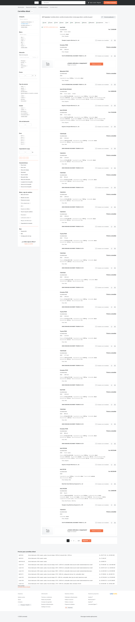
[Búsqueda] (43, 3)
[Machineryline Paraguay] (25, 2)
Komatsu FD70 (64, 370)
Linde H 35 (21, 571)
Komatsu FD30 (64, 292)
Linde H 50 (21, 577)
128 (79, 540)
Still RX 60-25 (22, 561)
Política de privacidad (46, 599)
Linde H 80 (21, 580)
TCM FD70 (63, 153)
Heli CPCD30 (63, 448)
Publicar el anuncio (96, 64)
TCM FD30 (63, 172)
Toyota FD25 (63, 233)
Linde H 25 (21, 567)
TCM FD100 (63, 133)
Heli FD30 (62, 389)
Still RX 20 (21, 558)
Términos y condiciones (46, 597)
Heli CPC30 (63, 469)
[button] (111, 40)
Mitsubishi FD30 (64, 71)
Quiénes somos (21, 597)
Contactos (20, 602)
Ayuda (19, 599)
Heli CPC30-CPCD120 (66, 89)
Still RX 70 (21, 574)
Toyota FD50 (63, 331)
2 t (24, 157)
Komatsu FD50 (64, 45)
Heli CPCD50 (63, 488)
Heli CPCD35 (63, 110)
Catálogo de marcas (45, 606)
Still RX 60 (21, 555)
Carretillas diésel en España (24, 586)
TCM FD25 (63, 272)
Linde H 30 (21, 564)
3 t (27, 157)
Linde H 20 (21, 583)
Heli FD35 (62, 27)
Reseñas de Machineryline (47, 604)
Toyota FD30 (63, 311)
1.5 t (21, 157)
